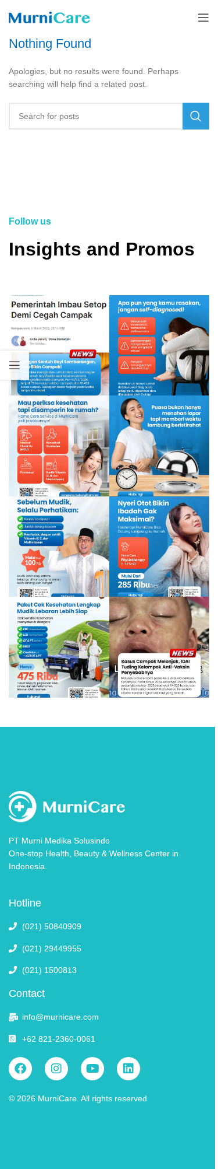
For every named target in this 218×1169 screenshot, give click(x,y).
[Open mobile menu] (203, 17)
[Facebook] (20, 1068)
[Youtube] (92, 1068)
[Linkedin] (128, 1068)
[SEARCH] (196, 116)
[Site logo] (49, 17)
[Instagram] (56, 1068)
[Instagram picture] (59, 345)
